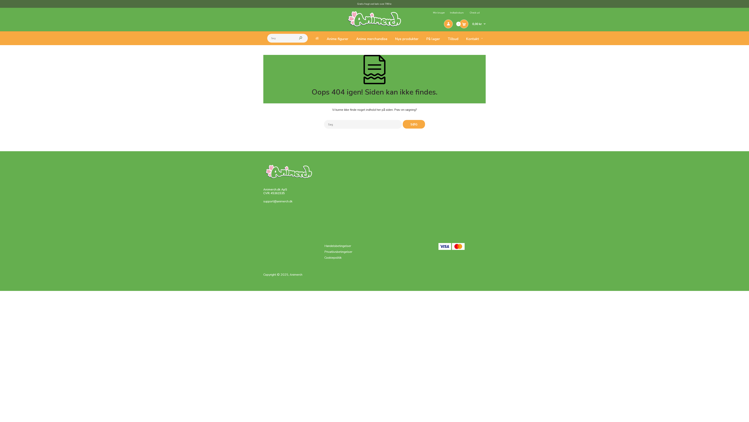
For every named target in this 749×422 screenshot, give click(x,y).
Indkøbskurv (457, 12)
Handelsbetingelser (337, 246)
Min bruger (439, 12)
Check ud (475, 12)
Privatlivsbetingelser (338, 252)
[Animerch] (374, 30)
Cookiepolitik (333, 258)
